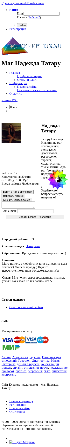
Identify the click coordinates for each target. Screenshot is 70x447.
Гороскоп (24, 360)
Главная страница (21, 401)
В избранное (35, 3)
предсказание (58, 367)
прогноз (21, 371)
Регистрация (17, 29)
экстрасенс (9, 374)
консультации (50, 364)
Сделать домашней (14, 3)
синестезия (59, 371)
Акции (6, 357)
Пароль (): (29, 17)
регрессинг (35, 371)
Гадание (35, 357)
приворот (8, 371)
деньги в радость (28, 364)
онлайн (17, 367)
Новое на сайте (19, 408)
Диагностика (40, 360)
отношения (31, 367)
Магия (55, 360)
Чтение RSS (10, 100)
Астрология (20, 357)
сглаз (47, 371)
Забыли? (34, 17)
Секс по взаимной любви (26, 307)
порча (44, 367)
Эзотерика (33, 246)
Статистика (17, 411)
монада (6, 367)
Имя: (20, 13)
